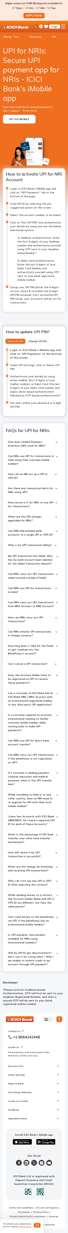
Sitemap (53, 1216)
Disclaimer (24, 1212)
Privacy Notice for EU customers (28, 1216)
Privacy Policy (41, 1212)
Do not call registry (47, 1207)
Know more (30, 110)
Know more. (26, 1226)
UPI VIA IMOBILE (19, 119)
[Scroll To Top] (59, 1019)
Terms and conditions (21, 1207)
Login (54, 26)
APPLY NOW (34, 15)
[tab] (15, 341)
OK (37, 1225)
